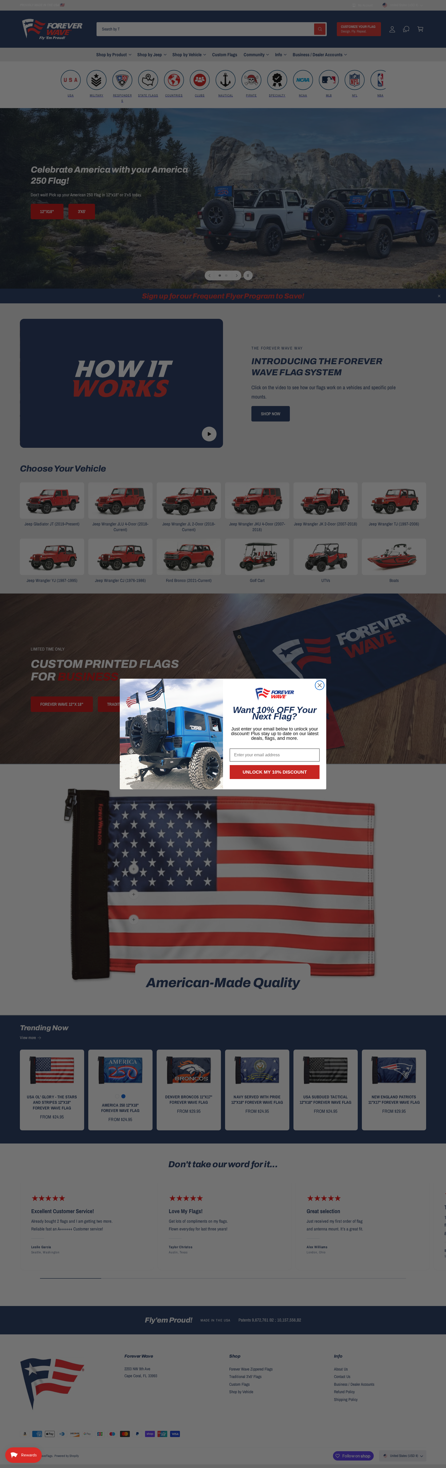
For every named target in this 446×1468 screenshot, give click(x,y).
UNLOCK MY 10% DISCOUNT (275, 772)
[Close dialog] (319, 685)
